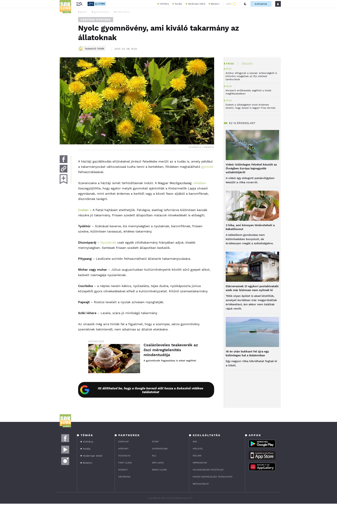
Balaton (215, 3)
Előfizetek (261, 4)
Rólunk (197, 455)
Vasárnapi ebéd (196, 3)
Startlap (123, 441)
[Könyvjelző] (63, 179)
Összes (247, 63)
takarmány (123, 11)
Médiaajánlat (201, 484)
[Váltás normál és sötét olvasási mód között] (245, 4)
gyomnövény (101, 11)
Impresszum (200, 462)
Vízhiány (164, 3)
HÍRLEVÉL (198, 448)
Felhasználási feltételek (208, 469)
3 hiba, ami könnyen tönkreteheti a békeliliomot (250, 227)
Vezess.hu (124, 455)
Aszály (178, 3)
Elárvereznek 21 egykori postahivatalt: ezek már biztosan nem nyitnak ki (252, 288)
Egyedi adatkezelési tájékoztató (212, 477)
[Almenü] (79, 4)
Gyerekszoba (160, 448)
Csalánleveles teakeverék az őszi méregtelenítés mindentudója (171, 350)
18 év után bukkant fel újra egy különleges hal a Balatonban (247, 353)
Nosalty (123, 469)
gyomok (207, 166)
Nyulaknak (108, 242)
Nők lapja (158, 462)
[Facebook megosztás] (63, 159)
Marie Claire (159, 469)
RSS (195, 441)
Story (155, 441)
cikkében (199, 183)
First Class (125, 462)
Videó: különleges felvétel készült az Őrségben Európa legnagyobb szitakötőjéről (251, 168)
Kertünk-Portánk (96, 19)
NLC (154, 455)
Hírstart (123, 448)
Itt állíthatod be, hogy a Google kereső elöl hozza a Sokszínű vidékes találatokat (150, 390)
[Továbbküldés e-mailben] (63, 169)
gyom (83, 11)
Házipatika (124, 477)
